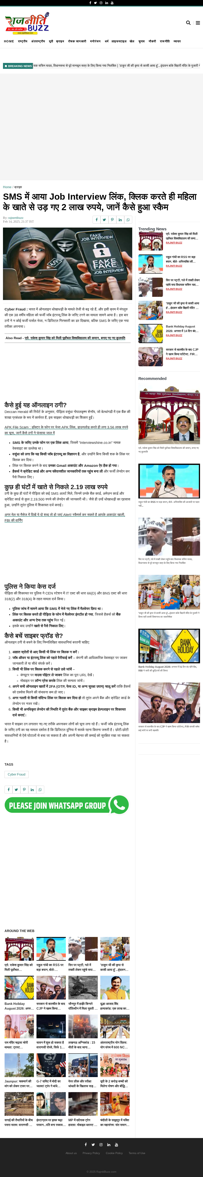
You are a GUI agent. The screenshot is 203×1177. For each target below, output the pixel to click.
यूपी (51, 41)
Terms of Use (137, 1153)
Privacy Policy (91, 1153)
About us (71, 1153)
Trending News (152, 229)
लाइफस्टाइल (119, 41)
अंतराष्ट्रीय (38, 41)
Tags (9, 764)
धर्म (107, 41)
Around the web (19, 931)
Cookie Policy (114, 1153)
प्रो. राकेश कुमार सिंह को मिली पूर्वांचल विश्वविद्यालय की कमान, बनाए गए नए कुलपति (75, 338)
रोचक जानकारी (77, 41)
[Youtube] (112, 3)
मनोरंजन (95, 41)
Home (9, 41)
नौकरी (152, 41)
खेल (132, 41)
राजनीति (165, 41)
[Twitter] (95, 3)
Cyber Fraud (16, 774)
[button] (198, 23)
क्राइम (60, 41)
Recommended (152, 378)
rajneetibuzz (15, 217)
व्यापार (177, 41)
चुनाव (142, 41)
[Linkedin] (106, 3)
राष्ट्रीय (22, 41)
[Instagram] (101, 3)
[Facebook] (90, 3)
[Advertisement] (101, 127)
